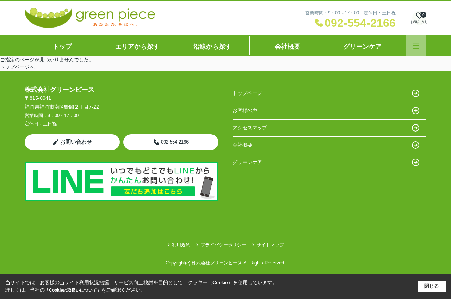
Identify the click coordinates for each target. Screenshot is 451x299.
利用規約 (181, 245)
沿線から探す (212, 46)
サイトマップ (270, 245)
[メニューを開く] (416, 46)
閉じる (431, 286)
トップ (62, 46)
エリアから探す (137, 46)
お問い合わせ (76, 142)
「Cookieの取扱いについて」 (73, 290)
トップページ (247, 93)
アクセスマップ (250, 127)
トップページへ (17, 67)
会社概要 (287, 46)
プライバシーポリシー (223, 245)
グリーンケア (363, 46)
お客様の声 (245, 110)
